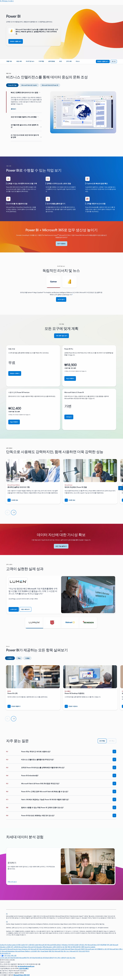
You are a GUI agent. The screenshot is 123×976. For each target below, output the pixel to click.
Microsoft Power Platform (22, 951)
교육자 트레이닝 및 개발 (59, 947)
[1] (7, 913)
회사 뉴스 (67, 951)
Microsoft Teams (70, 949)
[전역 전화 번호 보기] (120, 488)
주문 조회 (109, 945)
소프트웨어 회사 (35, 951)
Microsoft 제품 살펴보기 (54, 945)
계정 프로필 (74, 945)
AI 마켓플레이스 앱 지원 (102, 949)
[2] (7, 921)
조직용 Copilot (20, 945)
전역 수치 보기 (12, 882)
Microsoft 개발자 (80, 949)
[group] (33, 481)
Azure (20, 949)
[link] (9, 62)
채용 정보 (52, 951)
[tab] (12, 85)
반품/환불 (103, 945)
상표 (67, 958)
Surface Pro (3, 945)
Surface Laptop (11, 945)
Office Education (47, 947)
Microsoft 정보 (59, 951)
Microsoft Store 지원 (94, 945)
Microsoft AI (3, 949)
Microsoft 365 (43, 945)
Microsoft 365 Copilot (58, 949)
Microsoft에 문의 (24, 958)
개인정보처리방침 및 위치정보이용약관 (42, 958)
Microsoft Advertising (45, 949)
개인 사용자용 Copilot (31, 945)
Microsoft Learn (89, 949)
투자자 (87, 951)
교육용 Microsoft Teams (21, 947)
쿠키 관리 (57, 958)
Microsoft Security (12, 949)
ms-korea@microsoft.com (26, 966)
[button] (34, 622)
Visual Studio (44, 951)
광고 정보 (72, 958)
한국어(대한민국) (5, 953)
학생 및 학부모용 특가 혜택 (76, 947)
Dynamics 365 (26, 949)
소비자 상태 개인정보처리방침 (9, 958)
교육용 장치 (9, 947)
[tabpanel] (61, 119)
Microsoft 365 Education (35, 947)
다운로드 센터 (83, 945)
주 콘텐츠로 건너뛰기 (7, 1)
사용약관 (63, 958)
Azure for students (90, 947)
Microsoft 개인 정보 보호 (77, 951)
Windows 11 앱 (66, 945)
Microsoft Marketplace (8, 951)
